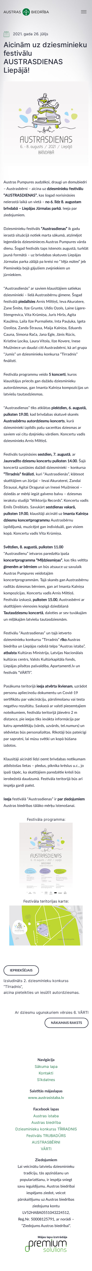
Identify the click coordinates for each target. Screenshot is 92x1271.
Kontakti (46, 1073)
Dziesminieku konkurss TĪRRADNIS (46, 1129)
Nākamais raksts (66, 1023)
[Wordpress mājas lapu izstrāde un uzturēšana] (46, 1245)
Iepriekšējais (21, 970)
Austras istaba (46, 1115)
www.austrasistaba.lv (46, 1098)
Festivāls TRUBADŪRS (46, 1135)
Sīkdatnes (46, 1079)
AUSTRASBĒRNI (46, 1142)
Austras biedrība (46, 1122)
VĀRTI (46, 1148)
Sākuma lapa (46, 1066)
